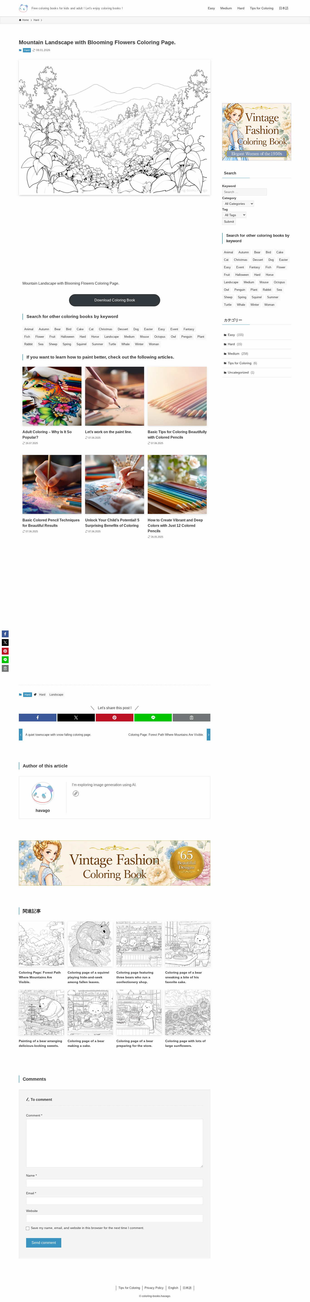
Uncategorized (241, 372)
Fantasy (189, 329)
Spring (67, 344)
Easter (148, 329)
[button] (38, 717)
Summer (97, 344)
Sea (40, 344)
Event (174, 329)
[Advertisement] (114, 234)
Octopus (159, 336)
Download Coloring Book (114, 300)
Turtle (112, 344)
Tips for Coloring (242, 363)
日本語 (187, 1288)
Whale (125, 344)
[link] (76, 793)
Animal (28, 329)
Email (31, 1193)
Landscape (111, 336)
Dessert (123, 329)
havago (43, 810)
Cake (80, 329)
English (173, 1288)
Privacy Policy (154, 1288)
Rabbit (28, 344)
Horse (95, 336)
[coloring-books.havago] (23, 8)
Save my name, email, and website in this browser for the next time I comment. (87, 1228)
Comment (34, 1115)
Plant (200, 336)
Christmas (105, 329)
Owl (173, 336)
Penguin (186, 336)
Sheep (53, 344)
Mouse (144, 336)
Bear (57, 329)
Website (32, 1211)
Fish (27, 336)
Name (31, 1175)
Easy (161, 329)
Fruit (52, 336)
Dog (136, 329)
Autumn (44, 329)
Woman (154, 344)
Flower (39, 336)
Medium (129, 336)
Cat (91, 329)
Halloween (67, 336)
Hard (27, 50)
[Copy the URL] (191, 717)
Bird (68, 329)
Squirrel (81, 344)
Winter (139, 344)
